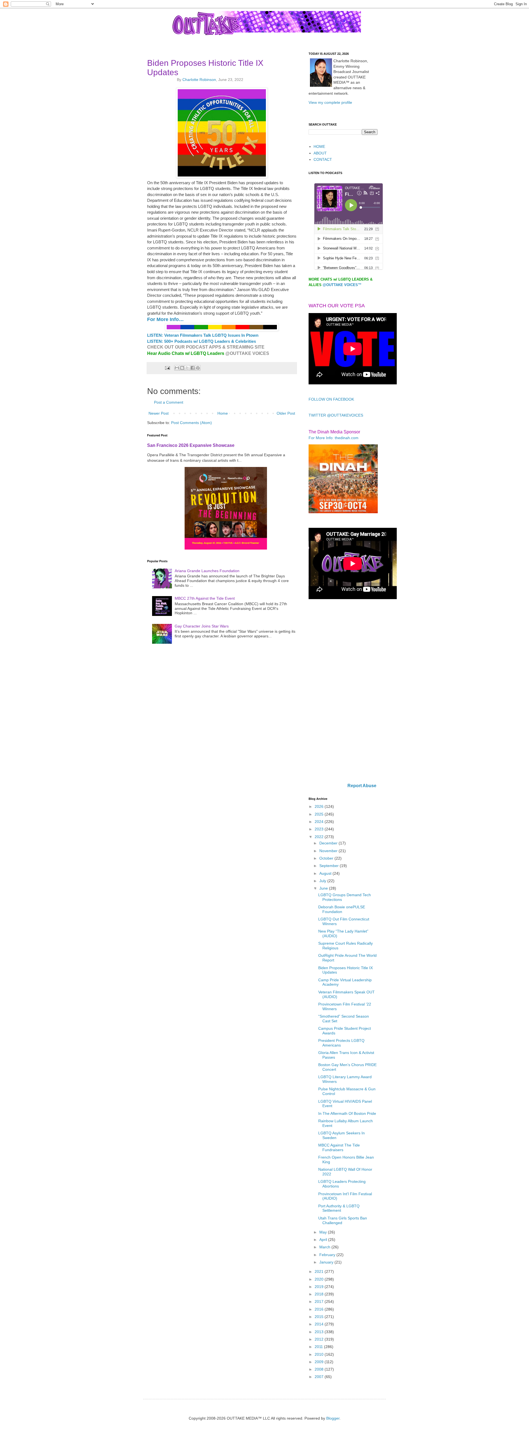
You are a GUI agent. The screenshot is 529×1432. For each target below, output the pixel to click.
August (326, 873)
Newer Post (159, 413)
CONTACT (323, 159)
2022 (320, 837)
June (324, 888)
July (323, 881)
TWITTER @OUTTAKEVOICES (336, 415)
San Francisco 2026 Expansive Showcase (190, 445)
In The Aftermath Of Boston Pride (347, 1113)
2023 (320, 829)
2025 (320, 814)
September (329, 865)
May (323, 1232)
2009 (320, 1362)
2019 (320, 1286)
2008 (320, 1369)
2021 (320, 1271)
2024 (320, 821)
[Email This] (177, 368)
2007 (320, 1376)
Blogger (332, 1418)
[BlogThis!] (182, 368)
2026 (320, 806)
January (326, 1262)
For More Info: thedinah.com (333, 438)
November (329, 851)
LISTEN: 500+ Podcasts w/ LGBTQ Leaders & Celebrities (201, 341)
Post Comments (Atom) (191, 422)
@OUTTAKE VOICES (247, 353)
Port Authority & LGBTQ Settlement (339, 1208)
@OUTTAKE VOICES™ (342, 285)
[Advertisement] (343, 691)
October (326, 858)
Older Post (286, 413)
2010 (320, 1354)
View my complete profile (330, 102)
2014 (320, 1324)
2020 (320, 1279)
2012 (320, 1339)
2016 (320, 1309)
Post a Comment (168, 402)
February (327, 1254)
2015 (320, 1316)
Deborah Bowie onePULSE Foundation (341, 909)
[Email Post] (167, 368)
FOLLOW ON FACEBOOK (331, 399)
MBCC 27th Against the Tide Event (205, 598)
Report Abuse (361, 785)
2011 (319, 1346)
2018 (320, 1294)
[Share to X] (187, 368)
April (323, 1239)
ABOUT (320, 153)
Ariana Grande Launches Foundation (207, 571)
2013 (320, 1332)
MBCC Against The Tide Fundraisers (339, 1147)
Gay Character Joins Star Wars (202, 626)
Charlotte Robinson (199, 79)
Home (222, 413)
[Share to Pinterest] (198, 368)
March (325, 1247)
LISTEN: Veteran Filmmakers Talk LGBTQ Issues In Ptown (202, 335)
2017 (320, 1301)
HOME (319, 146)
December (329, 843)
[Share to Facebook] (192, 368)
